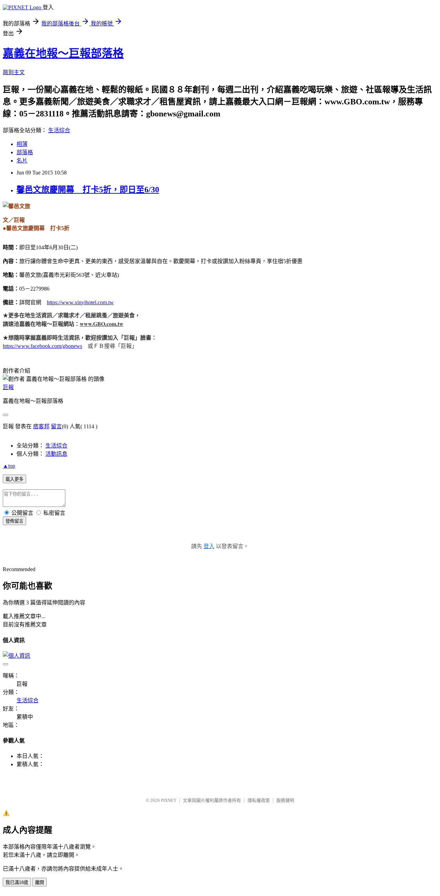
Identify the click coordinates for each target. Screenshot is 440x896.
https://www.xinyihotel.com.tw (80, 302)
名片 (22, 160)
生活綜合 (59, 130)
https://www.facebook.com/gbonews (42, 346)
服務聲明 (285, 800)
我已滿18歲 (17, 882)
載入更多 (14, 479)
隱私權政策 (259, 800)
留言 (56, 426)
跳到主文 (14, 72)
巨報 (8, 387)
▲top (9, 466)
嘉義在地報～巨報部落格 (63, 53)
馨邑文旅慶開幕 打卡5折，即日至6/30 (87, 189)
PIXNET (168, 800)
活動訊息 (56, 454)
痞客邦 (41, 426)
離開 (39, 882)
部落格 (24, 152)
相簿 (22, 144)
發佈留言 (14, 521)
